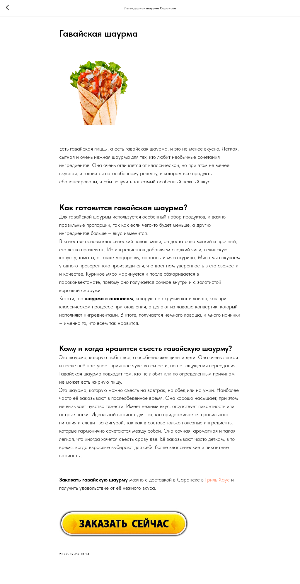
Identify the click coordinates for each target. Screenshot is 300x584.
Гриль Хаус (217, 480)
